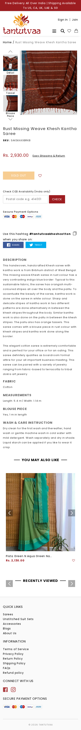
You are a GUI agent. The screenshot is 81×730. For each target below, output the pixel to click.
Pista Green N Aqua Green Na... (29, 556)
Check (57, 199)
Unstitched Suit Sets (18, 619)
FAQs (6, 668)
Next (10, 119)
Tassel (10, 93)
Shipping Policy (14, 663)
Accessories (12, 624)
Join (75, 20)
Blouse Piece (10, 114)
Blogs (7, 628)
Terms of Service (16, 649)
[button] (40, 175)
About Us (9, 633)
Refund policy (13, 673)
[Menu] (54, 30)
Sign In (63, 20)
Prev (10, 51)
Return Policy (13, 659)
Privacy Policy (13, 654)
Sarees (8, 614)
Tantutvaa (46, 724)
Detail (10, 72)
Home (7, 42)
